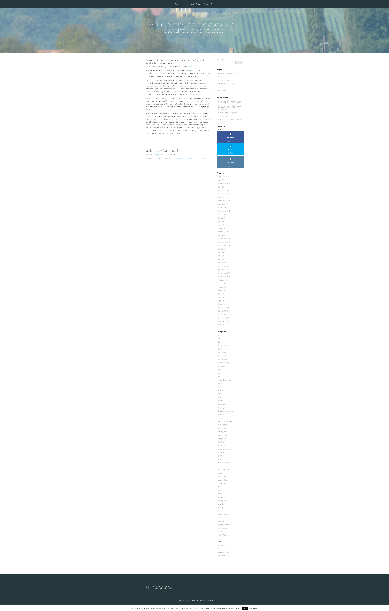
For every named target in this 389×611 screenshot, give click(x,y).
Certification (222, 356)
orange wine (222, 432)
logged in (158, 154)
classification (223, 359)
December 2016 (224, 239)
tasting (220, 497)
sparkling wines (223, 469)
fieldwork (221, 387)
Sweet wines (222, 483)
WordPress (210, 600)
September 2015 (224, 283)
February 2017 (223, 232)
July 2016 (221, 249)
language (221, 407)
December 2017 (224, 208)
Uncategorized (223, 514)
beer (220, 342)
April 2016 (221, 259)
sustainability (222, 476)
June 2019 (221, 187)
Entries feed (222, 549)
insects (220, 401)
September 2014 (224, 325)
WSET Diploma (223, 535)
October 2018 (223, 197)
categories (222, 352)
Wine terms (222, 91)
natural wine (222, 428)
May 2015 (221, 297)
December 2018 (224, 194)
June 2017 (221, 221)
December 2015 (224, 273)
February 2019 (223, 190)
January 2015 (223, 311)
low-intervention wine (226, 411)
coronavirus (222, 366)
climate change (223, 363)
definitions (222, 370)
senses (220, 466)
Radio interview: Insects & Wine (229, 120)
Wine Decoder (223, 525)
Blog (212, 4)
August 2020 (222, 176)
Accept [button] (245, 608)
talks (220, 487)
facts (220, 383)
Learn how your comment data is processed (190, 158)
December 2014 (224, 314)
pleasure (221, 445)
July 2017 (221, 218)
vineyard (221, 521)
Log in (220, 545)
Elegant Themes (189, 600)
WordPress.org (223, 556)
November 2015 (224, 276)
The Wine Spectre (224, 116)
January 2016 (223, 270)
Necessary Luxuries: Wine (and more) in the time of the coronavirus (229, 107)
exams (220, 373)
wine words (222, 528)
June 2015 (221, 294)
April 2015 (221, 301)
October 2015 (223, 280)
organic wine (222, 438)
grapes (220, 394)
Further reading (223, 80)
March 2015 (222, 304)
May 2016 (221, 256)
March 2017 (222, 228)
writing (220, 532)
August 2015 (222, 287)
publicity (221, 456)
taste (220, 490)
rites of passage (224, 463)
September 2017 (224, 214)
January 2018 (223, 204)
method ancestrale (225, 421)
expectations (223, 376)
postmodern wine (224, 449)
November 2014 (224, 318)
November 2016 (224, 242)
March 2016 (222, 263)
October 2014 (223, 321)
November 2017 (224, 211)
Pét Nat (221, 442)
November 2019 (224, 183)
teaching (221, 504)
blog (190, 67)
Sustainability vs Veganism (227, 113)
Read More (253, 608)
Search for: (221, 59)
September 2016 (224, 245)
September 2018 (224, 201)
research (221, 459)
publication (222, 452)
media (220, 418)
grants (220, 390)
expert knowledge (224, 380)
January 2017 (223, 235)
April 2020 (221, 180)
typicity (220, 507)
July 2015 (221, 290)
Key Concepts (223, 404)
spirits (220, 473)
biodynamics (222, 345)
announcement (223, 335)
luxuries (221, 414)
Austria (220, 338)
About (206, 4)
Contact (177, 4)
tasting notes (223, 500)
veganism (221, 518)
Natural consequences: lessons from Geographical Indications (229, 102)
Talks (220, 87)
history (220, 397)
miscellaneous (223, 425)
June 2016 (221, 252)
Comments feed (224, 552)
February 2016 (223, 266)
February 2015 (223, 307)
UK (219, 511)
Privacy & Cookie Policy (226, 84)
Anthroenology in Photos (192, 4)
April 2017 (221, 225)
